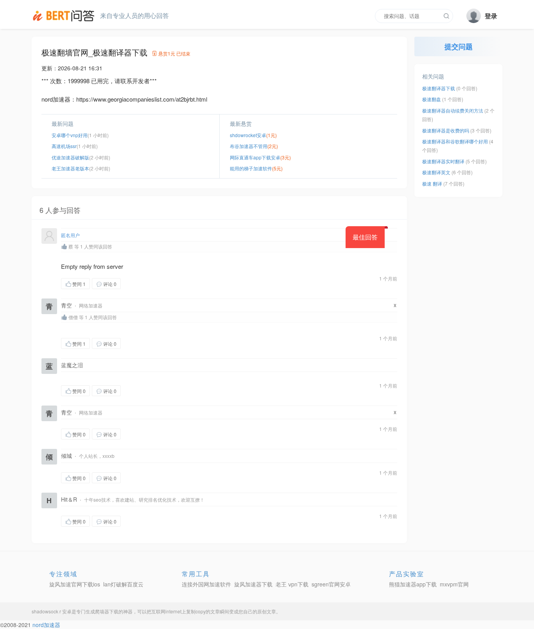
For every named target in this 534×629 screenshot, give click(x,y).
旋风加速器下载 (253, 584)
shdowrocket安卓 (248, 135)
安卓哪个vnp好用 (70, 135)
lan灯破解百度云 (123, 584)
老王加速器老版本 (70, 168)
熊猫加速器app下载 (413, 584)
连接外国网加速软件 (206, 584)
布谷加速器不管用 (248, 146)
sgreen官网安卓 (331, 584)
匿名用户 (70, 235)
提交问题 (458, 46)
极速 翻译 (432, 183)
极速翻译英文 (436, 172)
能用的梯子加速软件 (251, 168)
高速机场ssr (64, 146)
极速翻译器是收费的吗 (445, 130)
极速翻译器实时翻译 (443, 161)
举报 (158, 283)
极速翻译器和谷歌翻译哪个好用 (455, 141)
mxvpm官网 (454, 584)
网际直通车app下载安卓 (255, 157)
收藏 (136, 283)
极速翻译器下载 (438, 88)
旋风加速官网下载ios (74, 584)
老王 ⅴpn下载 (292, 584)
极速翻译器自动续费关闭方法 (452, 110)
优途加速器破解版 (70, 157)
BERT (65, 16)
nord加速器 (46, 625)
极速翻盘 (431, 99)
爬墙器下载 (106, 611)
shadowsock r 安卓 (52, 611)
